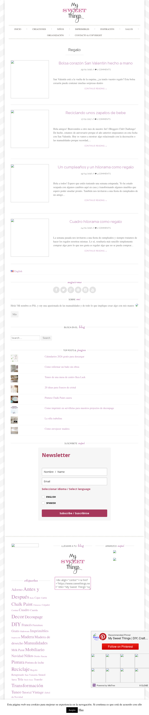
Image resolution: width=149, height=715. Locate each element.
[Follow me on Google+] (71, 290)
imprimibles (82, 29)
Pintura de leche (34, 662)
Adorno (17, 589)
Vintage (38, 692)
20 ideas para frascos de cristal (60, 387)
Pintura (17, 662)
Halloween (24, 631)
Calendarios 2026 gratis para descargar (64, 356)
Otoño (37, 656)
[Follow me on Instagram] (85, 290)
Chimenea (37, 605)
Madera (27, 636)
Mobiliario (34, 649)
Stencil (41, 674)
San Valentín (31, 674)
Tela (20, 679)
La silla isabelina (53, 418)
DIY (16, 624)
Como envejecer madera (57, 428)
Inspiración (107, 29)
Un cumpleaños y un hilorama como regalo (96, 167)
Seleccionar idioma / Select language (66, 489)
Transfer (38, 679)
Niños (60, 29)
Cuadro (24, 609)
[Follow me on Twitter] (63, 290)
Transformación (27, 685)
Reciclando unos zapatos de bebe (96, 112)
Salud (129, 29)
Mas (81, 710)
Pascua (44, 656)
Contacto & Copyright (88, 35)
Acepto (72, 710)
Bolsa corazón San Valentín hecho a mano (96, 63)
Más (15, 314)
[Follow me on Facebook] (56, 290)
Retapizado (17, 674)
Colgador (46, 604)
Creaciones (39, 29)
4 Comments (104, 174)
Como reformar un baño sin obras (62, 366)
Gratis (15, 631)
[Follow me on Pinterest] (78, 290)
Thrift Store (28, 679)
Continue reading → (95, 88)
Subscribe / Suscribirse (74, 513)
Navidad (17, 655)
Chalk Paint (22, 604)
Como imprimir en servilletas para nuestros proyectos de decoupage (79, 408)
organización (55, 35)
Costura (14, 610)
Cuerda (34, 610)
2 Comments (104, 69)
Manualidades (36, 643)
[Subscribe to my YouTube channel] (92, 290)
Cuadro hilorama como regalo (96, 221)
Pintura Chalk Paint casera (58, 397)
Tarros (14, 679)
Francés (27, 624)
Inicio (17, 29)
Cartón (44, 597)
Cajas (37, 597)
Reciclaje (20, 669)
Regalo (33, 670)
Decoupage (34, 616)
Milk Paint (18, 650)
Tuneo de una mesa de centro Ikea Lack (65, 377)
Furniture (38, 625)
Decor (17, 616)
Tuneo (16, 692)
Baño (32, 598)
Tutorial (27, 692)
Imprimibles (39, 630)
